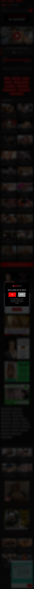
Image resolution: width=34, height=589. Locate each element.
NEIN (21, 294)
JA (12, 294)
